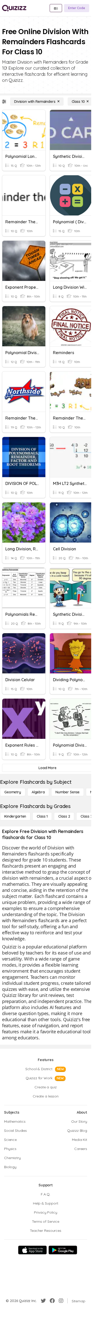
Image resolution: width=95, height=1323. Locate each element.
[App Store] (32, 1250)
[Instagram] (61, 1301)
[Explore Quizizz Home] (14, 8)
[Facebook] (52, 1301)
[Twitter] (43, 1301)
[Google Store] (63, 1250)
